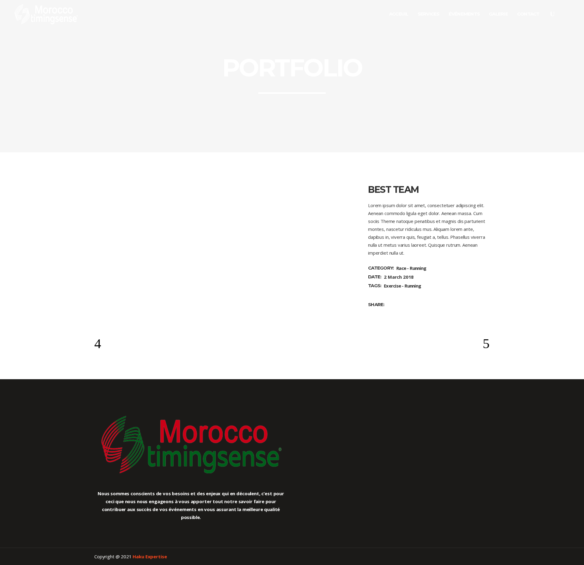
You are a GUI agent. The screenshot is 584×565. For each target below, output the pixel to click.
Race (401, 268)
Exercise (392, 286)
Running (418, 268)
